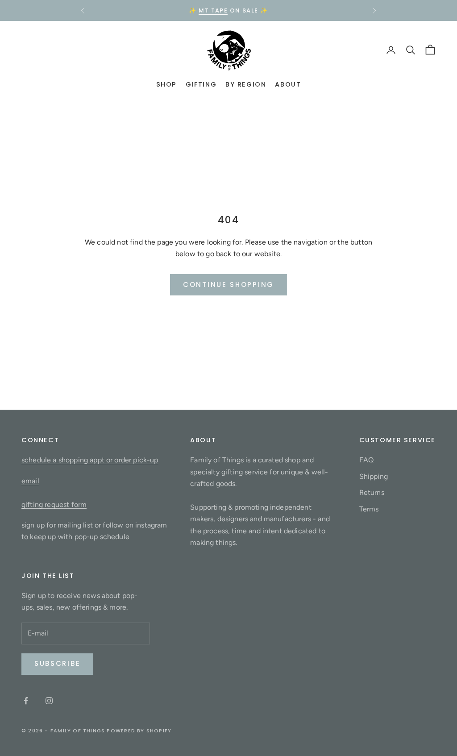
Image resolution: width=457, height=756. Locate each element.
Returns (371, 492)
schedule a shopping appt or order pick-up (89, 460)
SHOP (166, 84)
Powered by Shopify (139, 730)
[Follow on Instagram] (49, 700)
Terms (369, 509)
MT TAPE (213, 10)
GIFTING (201, 84)
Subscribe (57, 663)
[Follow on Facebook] (25, 700)
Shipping (373, 476)
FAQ (366, 460)
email (30, 481)
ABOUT (288, 84)
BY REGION (245, 84)
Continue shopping (228, 284)
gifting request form (54, 504)
